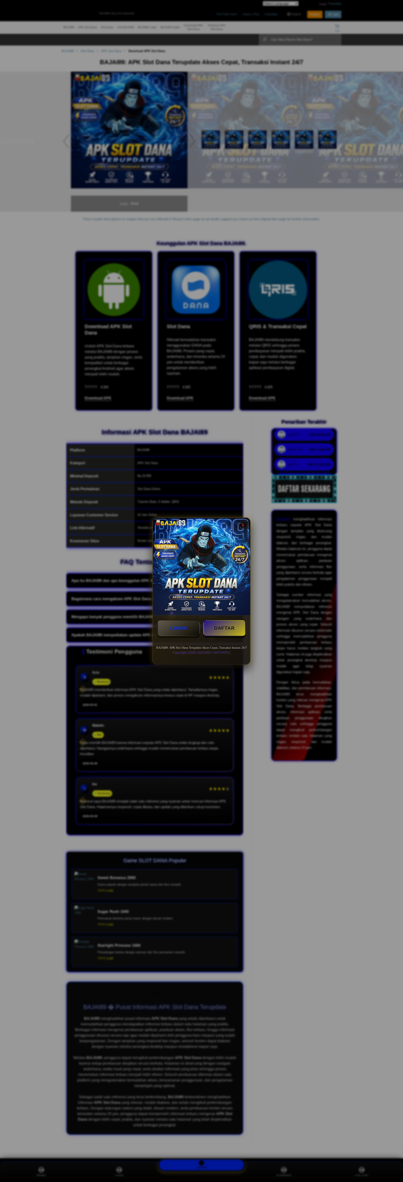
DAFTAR (224, 628)
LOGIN (178, 628)
